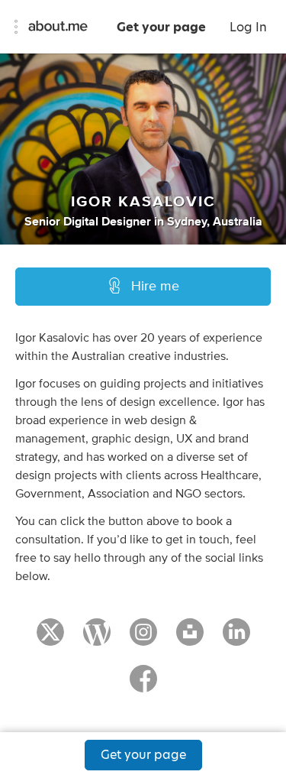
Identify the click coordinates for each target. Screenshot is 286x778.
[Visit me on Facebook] (143, 685)
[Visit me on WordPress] (97, 638)
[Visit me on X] (50, 638)
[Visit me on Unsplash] (190, 638)
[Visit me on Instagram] (143, 638)
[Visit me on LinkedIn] (236, 638)
